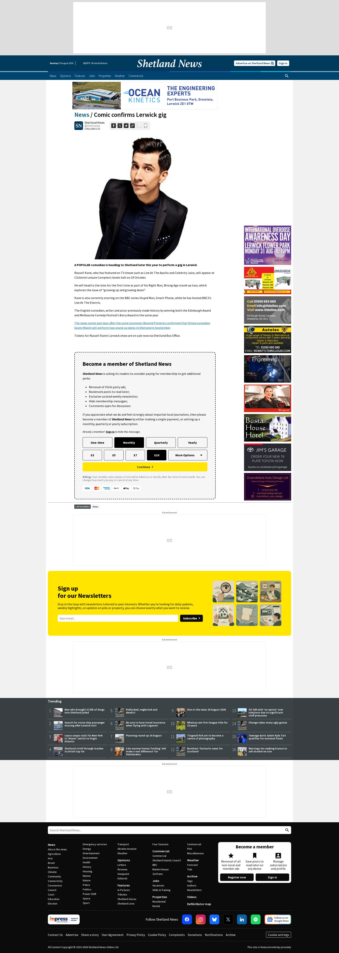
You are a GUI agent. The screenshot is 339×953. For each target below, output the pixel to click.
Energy (87, 849)
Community (54, 876)
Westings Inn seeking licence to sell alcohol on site (268, 750)
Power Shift (89, 894)
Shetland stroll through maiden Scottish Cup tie (84, 750)
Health (86, 862)
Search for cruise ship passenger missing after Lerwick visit (85, 724)
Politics (87, 889)
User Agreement (113, 935)
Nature (87, 880)
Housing (87, 871)
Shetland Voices (127, 899)
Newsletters (194, 890)
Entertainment (91, 853)
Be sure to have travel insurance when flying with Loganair (145, 724)
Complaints (177, 935)
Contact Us (55, 935)
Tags (190, 881)
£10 (156, 455)
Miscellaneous (195, 853)
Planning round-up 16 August (144, 735)
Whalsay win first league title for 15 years (207, 724)
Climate (52, 872)
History (87, 867)
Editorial (122, 878)
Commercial (160, 851)
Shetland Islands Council (166, 860)
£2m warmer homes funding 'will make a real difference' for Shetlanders (146, 751)
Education (53, 899)
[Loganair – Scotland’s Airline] (267, 398)
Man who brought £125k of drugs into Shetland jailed (85, 711)
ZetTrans (157, 874)
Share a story (90, 935)
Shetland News (95, 122)
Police (86, 885)
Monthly (129, 442)
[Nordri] (267, 369)
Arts (50, 858)
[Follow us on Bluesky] (214, 919)
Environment (90, 858)
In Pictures (124, 890)
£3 (92, 455)
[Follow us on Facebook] (187, 919)
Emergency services (95, 844)
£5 (114, 455)
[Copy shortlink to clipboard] (132, 125)
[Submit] (286, 830)
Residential (159, 901)
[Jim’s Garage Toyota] (267, 457)
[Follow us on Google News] (277, 919)
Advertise (72, 935)
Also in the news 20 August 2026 (206, 709)
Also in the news (57, 849)
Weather (123, 853)
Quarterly (161, 442)
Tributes (122, 894)
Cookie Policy (157, 935)
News (81, 115)
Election (52, 903)
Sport (86, 903)
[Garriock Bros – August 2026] (267, 280)
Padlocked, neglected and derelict (141, 711)
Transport (123, 844)
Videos (191, 897)
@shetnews (92, 126)
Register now (237, 877)
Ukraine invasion (127, 849)
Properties (159, 897)
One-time (97, 442)
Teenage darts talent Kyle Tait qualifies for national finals (267, 737)
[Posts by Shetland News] (78, 125)
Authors (191, 885)
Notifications (214, 935)
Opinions (124, 860)
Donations (195, 935)
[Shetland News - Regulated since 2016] (64, 919)
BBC (154, 865)
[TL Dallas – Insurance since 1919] (267, 310)
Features (124, 885)
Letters (122, 865)
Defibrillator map (199, 904)
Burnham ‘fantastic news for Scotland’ (205, 750)
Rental (156, 906)
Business (53, 867)
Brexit (51, 863)
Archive (192, 876)
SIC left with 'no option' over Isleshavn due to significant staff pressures (266, 712)
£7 (135, 455)
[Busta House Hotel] (267, 428)
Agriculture (54, 854)
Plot (189, 849)
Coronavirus (55, 885)
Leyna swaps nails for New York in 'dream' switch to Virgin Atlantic (84, 738)
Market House (160, 869)
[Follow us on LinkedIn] (242, 919)
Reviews (123, 869)
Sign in (283, 63)
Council (52, 890)
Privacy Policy (136, 935)
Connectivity (55, 881)
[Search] (286, 76)
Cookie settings (278, 935)
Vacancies (158, 885)
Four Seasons (160, 844)
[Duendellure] (267, 486)
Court (51, 894)
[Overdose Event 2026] (267, 227)
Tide (189, 869)
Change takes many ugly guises (268, 722)
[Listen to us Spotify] (256, 919)
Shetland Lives (126, 903)
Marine (87, 876)
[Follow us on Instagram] (201, 919)
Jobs (155, 881)
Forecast (192, 865)
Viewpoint (123, 874)
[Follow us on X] (228, 919)
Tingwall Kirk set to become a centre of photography (205, 737)
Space (86, 898)
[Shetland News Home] (169, 70)
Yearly (192, 442)
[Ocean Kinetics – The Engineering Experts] (145, 95)
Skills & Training (161, 890)
